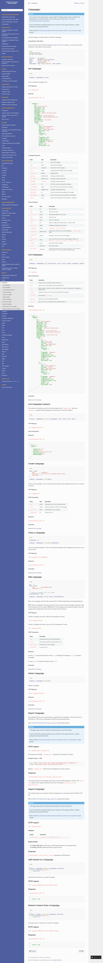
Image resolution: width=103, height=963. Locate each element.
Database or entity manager (9, 213)
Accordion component (7, 59)
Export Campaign (7, 301)
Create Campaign (7, 292)
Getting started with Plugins (9, 125)
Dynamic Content (6, 320)
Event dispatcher (6, 215)
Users (3, 373)
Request (4, 234)
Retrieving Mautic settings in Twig (10, 51)
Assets (3, 280)
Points (3, 192)
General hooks (5, 89)
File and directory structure (8, 136)
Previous (33, 951)
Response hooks (6, 94)
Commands (4, 252)
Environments (5, 24)
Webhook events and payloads (9, 104)
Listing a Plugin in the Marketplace (10, 113)
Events (3, 254)
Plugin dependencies (7, 133)
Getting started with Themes (9, 71)
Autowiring (4, 127)
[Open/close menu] (0, 282)
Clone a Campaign (7, 294)
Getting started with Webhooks (9, 100)
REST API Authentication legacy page (43, 723)
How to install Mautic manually (9, 21)
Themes (4, 368)
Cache (3, 145)
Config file (4, 138)
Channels (4, 172)
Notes (3, 337)
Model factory (5, 225)
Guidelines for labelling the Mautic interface (10, 41)
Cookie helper (5, 210)
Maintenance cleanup (7, 189)
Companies (4, 313)
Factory (4, 218)
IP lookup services (6, 220)
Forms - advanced (6, 182)
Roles (3, 354)
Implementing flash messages (9, 46)
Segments (4, 356)
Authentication (5, 277)
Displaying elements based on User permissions (10, 34)
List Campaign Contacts (8, 289)
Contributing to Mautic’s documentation (65, 30)
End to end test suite (7, 387)
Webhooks (4, 199)
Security (4, 239)
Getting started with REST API (9, 275)
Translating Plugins (6, 148)
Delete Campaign (7, 299)
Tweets (3, 370)
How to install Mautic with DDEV (10, 19)
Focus (3, 330)
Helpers (4, 261)
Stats (3, 361)
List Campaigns (6, 287)
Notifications (5, 44)
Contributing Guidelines (45, 30)
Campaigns (4, 168)
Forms (3, 180)
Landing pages (5, 187)
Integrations (5, 184)
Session (4, 241)
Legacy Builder (5, 76)
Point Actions (5, 344)
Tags (3, 363)
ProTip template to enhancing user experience (10, 62)
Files (3, 328)
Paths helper (5, 229)
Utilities (4, 53)
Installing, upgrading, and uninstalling (11, 143)
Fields (3, 325)
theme (44, 960)
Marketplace (5, 110)
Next (80, 951)
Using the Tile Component (8, 65)
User (3, 246)
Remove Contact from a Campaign (11, 308)
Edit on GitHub (79, 3)
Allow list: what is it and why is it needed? (10, 116)
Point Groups (5, 347)
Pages (3, 342)
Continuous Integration (7, 150)
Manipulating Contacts (7, 163)
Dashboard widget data (7, 318)
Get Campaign (6, 285)
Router (3, 237)
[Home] (29, 3)
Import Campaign (7, 304)
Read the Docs (58, 960)
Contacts (4, 175)
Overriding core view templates (9, 81)
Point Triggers (5, 349)
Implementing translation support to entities (11, 265)
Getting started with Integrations (10, 205)
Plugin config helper (7, 232)
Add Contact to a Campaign (10, 306)
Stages (3, 358)
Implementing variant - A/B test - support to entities (10, 269)
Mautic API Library (57, 45)
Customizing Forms (6, 78)
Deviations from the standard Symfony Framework (11, 130)
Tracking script (10, 381)
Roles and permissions (7, 157)
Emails (3, 177)
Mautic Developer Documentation (12, 2)
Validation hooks (6, 91)
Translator (4, 244)
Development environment (8, 17)
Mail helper (4, 222)
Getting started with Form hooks (10, 87)
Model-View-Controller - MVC (9, 155)
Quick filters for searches (8, 48)
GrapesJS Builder (6, 73)
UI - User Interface (6, 196)
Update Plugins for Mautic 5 (9, 152)
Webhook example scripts (8, 102)
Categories (4, 170)
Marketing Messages (7, 335)
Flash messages (5, 257)
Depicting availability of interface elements (10, 31)
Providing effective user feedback (10, 37)
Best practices (5, 119)
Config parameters (6, 227)
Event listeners (5, 140)
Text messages (5, 366)
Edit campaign (6, 297)
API (3, 165)
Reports (4, 194)
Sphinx (36, 960)
